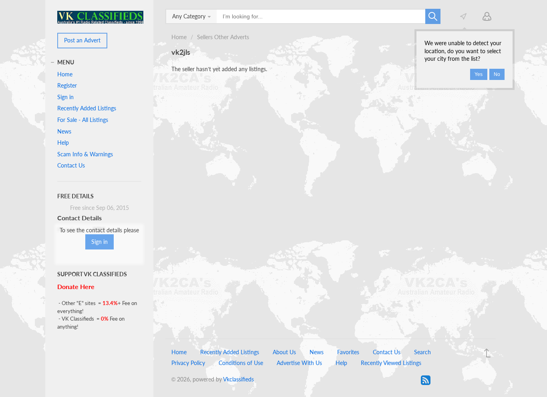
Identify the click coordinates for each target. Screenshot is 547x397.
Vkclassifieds (238, 379)
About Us (284, 352)
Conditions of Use (241, 362)
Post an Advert (82, 40)
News (64, 131)
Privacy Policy (188, 362)
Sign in (65, 97)
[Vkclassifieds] (100, 16)
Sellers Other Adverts (223, 37)
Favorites (348, 352)
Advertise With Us (299, 362)
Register (67, 85)
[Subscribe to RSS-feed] (425, 380)
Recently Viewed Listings (391, 362)
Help (63, 142)
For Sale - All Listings (82, 119)
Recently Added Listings (86, 108)
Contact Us (71, 165)
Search (422, 352)
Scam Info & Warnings (85, 154)
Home (179, 37)
